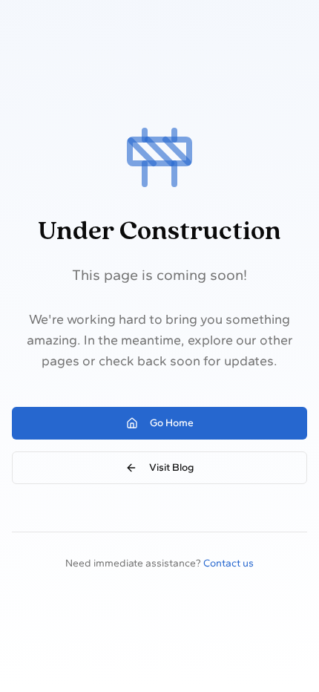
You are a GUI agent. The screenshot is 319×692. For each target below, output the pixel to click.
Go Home (172, 423)
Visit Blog (171, 467)
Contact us (228, 563)
